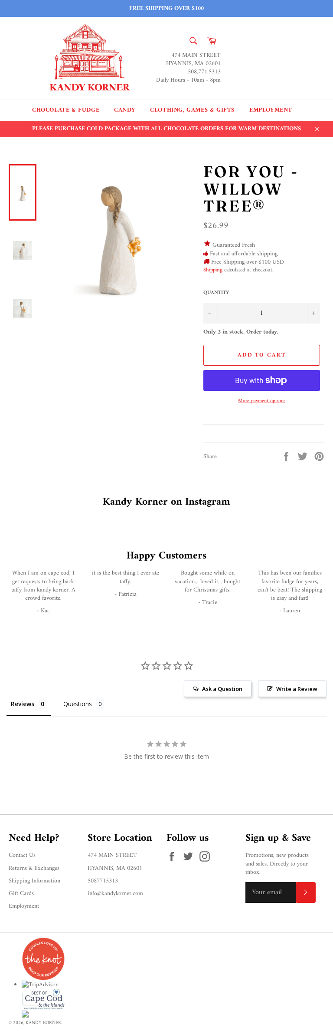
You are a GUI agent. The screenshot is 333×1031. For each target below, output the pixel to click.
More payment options (261, 401)
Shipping (212, 270)
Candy (124, 110)
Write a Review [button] (296, 689)
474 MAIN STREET (112, 855)
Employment (270, 110)
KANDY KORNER (43, 1022)
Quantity (216, 293)
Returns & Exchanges (34, 868)
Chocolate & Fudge (65, 110)
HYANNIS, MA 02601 (115, 868)
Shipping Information (34, 881)
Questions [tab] (77, 704)
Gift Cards (21, 893)
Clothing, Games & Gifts (192, 110)
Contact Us (22, 855)
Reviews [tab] (22, 704)
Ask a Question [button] (222, 689)
